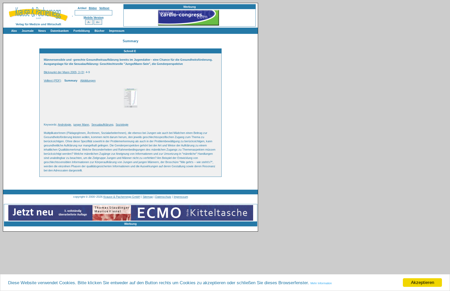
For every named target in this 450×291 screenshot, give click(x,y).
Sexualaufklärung (102, 124)
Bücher (99, 30)
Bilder (93, 8)
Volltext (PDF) (52, 80)
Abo (14, 30)
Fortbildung (81, 30)
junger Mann (81, 124)
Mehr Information (321, 283)
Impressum (116, 30)
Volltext (104, 8)
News (42, 30)
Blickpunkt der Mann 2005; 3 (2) (64, 72)
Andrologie (64, 124)
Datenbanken (60, 30)
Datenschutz (163, 196)
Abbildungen (88, 80)
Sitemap (148, 196)
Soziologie (122, 124)
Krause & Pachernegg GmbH (121, 196)
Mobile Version (94, 17)
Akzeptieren (422, 282)
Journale (28, 30)
